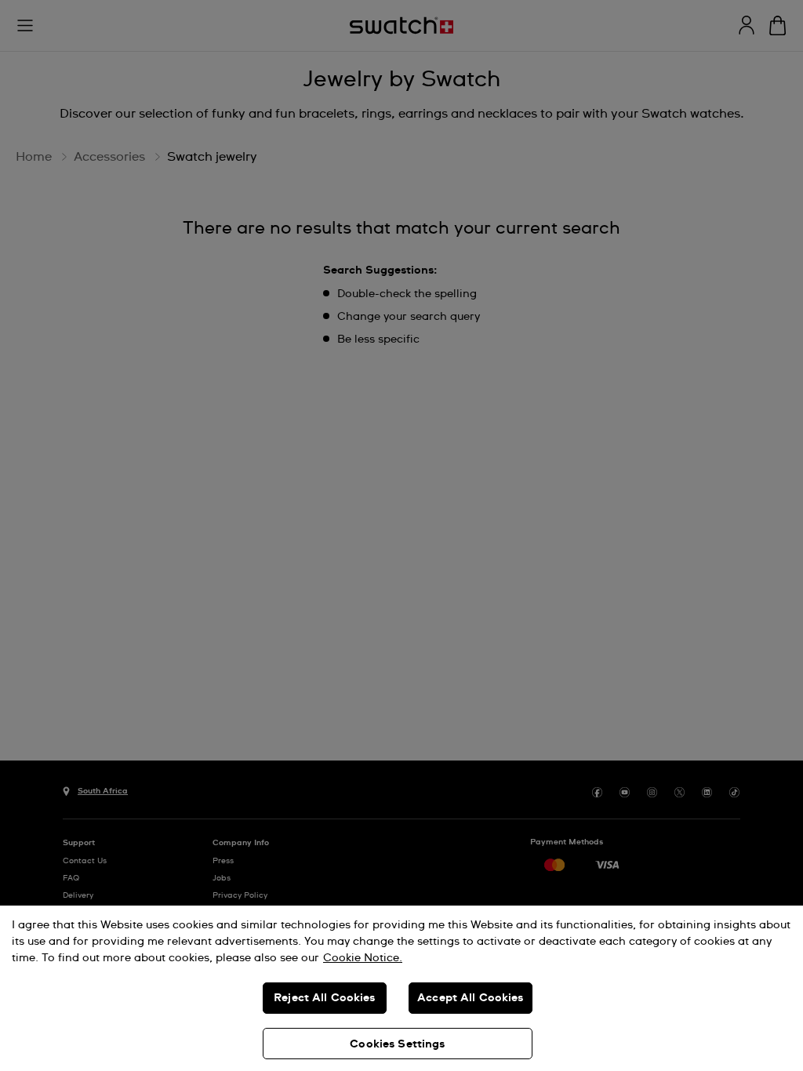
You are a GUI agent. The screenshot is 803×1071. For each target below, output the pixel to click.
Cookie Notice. (362, 958)
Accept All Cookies (470, 998)
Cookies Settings (397, 1044)
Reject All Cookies (325, 998)
